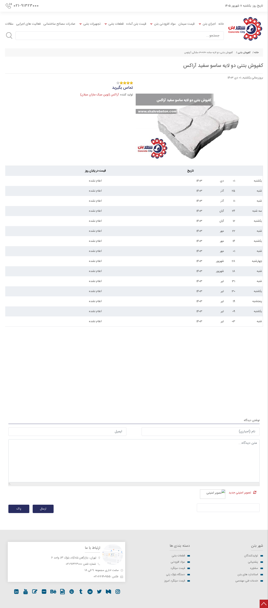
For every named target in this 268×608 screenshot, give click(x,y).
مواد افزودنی (178, 562)
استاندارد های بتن (248, 574)
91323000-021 (74, 564)
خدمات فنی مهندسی (246, 581)
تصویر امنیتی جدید (240, 492)
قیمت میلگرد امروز (174, 581)
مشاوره (254, 568)
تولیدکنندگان (251, 555)
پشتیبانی (253, 562)
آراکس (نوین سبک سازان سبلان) (99, 94)
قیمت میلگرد (177, 568)
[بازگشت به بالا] (264, 604)
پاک (19, 509)
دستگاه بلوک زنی (175, 574)
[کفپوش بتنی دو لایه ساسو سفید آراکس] (198, 121)
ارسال (43, 509)
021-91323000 (26, 6)
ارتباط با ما (92, 548)
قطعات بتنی (178, 555)
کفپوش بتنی (244, 52)
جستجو (9, 35)
